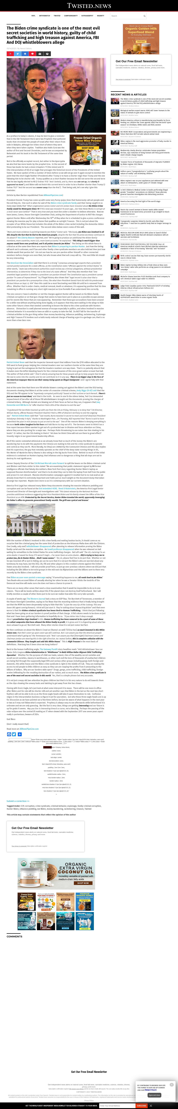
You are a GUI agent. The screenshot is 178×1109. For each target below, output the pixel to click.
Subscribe (141, 1106)
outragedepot (87, 16)
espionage (72, 806)
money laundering (55, 809)
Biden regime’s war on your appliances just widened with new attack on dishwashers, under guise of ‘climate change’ (144, 182)
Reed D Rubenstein (67, 488)
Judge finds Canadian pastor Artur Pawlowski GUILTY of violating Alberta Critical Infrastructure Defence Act (145, 287)
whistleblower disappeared (39, 546)
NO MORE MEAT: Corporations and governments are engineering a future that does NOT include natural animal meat (145, 133)
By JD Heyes (132, 167)
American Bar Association (22, 263)
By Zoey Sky (133, 239)
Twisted (88, 809)
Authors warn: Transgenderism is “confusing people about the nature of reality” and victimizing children (144, 172)
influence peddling (28, 809)
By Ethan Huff (133, 146)
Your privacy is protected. (19, 846)
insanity (100, 16)
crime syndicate (42, 806)
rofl (33, 16)
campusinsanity (71, 16)
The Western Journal (36, 599)
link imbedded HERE (48, 488)
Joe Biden (41, 809)
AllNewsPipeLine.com (52, 195)
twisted (57, 16)
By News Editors (134, 106)
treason (80, 809)
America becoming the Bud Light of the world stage (140, 201)
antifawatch (44, 16)
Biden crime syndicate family (64, 203)
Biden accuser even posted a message (28, 577)
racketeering (70, 809)
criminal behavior (58, 806)
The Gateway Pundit (49, 649)
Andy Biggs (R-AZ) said (87, 390)
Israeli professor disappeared (60, 549)
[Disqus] (56, 970)
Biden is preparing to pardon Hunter (68, 246)
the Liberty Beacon (26, 238)
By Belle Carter (133, 115)
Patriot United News (15, 362)
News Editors (25, 48)
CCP (22, 806)
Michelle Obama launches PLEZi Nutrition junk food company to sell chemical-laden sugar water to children (145, 278)
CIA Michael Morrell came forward (49, 463)
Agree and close (154, 1095)
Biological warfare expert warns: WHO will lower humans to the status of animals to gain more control (145, 111)
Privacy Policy (89, 1100)
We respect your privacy (76, 1089)
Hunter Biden (13, 809)
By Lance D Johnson (135, 136)
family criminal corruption (89, 806)
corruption (30, 806)
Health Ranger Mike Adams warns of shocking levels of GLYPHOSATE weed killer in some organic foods (141, 296)
